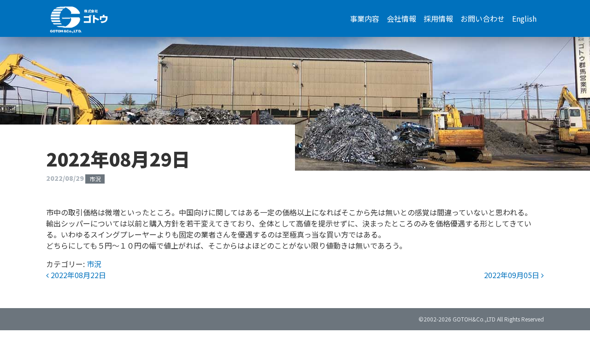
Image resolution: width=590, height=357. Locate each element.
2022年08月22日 (77, 274)
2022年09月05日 (512, 274)
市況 (94, 179)
